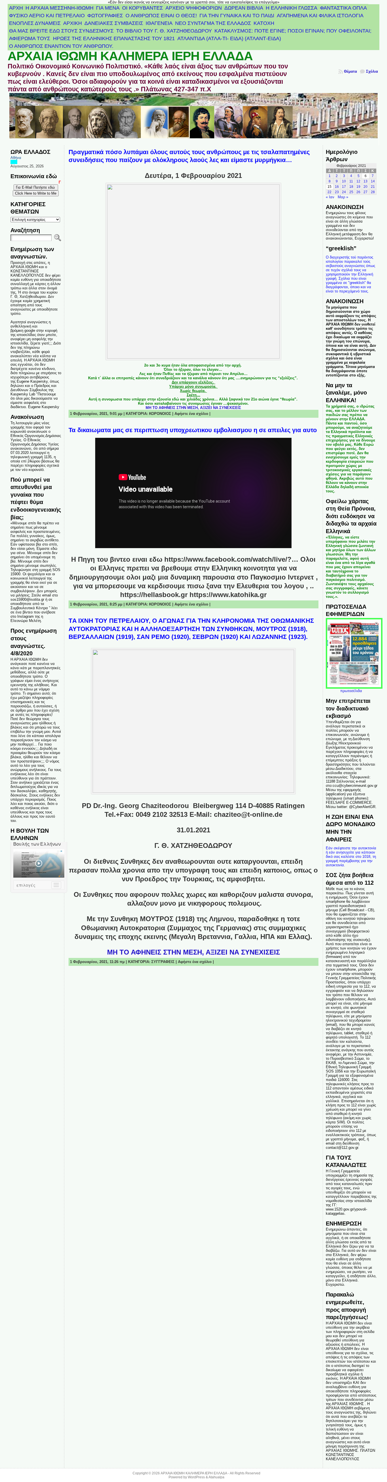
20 (365, 186)
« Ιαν (330, 197)
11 (351, 181)
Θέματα (350, 71)
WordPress (196, 1477)
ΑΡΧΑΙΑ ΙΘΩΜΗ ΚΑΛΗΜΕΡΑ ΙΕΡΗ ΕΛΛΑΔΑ (130, 56)
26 (358, 192)
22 (329, 192)
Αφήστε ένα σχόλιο (191, 414)
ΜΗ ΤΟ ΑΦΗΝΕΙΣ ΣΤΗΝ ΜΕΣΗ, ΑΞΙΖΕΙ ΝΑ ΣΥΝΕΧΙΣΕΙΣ (193, 408)
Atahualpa (216, 1477)
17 (344, 186)
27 (365, 192)
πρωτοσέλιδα (351, 691)
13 (365, 181)
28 (373, 192)
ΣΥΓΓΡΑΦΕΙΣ (163, 962)
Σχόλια (372, 71)
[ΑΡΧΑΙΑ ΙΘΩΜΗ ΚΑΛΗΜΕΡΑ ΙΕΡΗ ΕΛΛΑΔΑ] (193, 119)
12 (358, 181)
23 (337, 192)
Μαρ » (343, 197)
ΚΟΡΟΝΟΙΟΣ (160, 414)
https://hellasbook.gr (154, 594)
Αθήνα (15, 158)
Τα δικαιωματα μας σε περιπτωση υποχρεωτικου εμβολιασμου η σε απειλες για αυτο (193, 430)
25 (351, 192)
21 (373, 186)
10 (344, 181)
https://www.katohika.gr (228, 594)
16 (337, 186)
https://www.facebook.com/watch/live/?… (231, 559)
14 (373, 181)
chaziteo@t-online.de (248, 814)
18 (351, 186)
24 (344, 192)
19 (358, 186)
